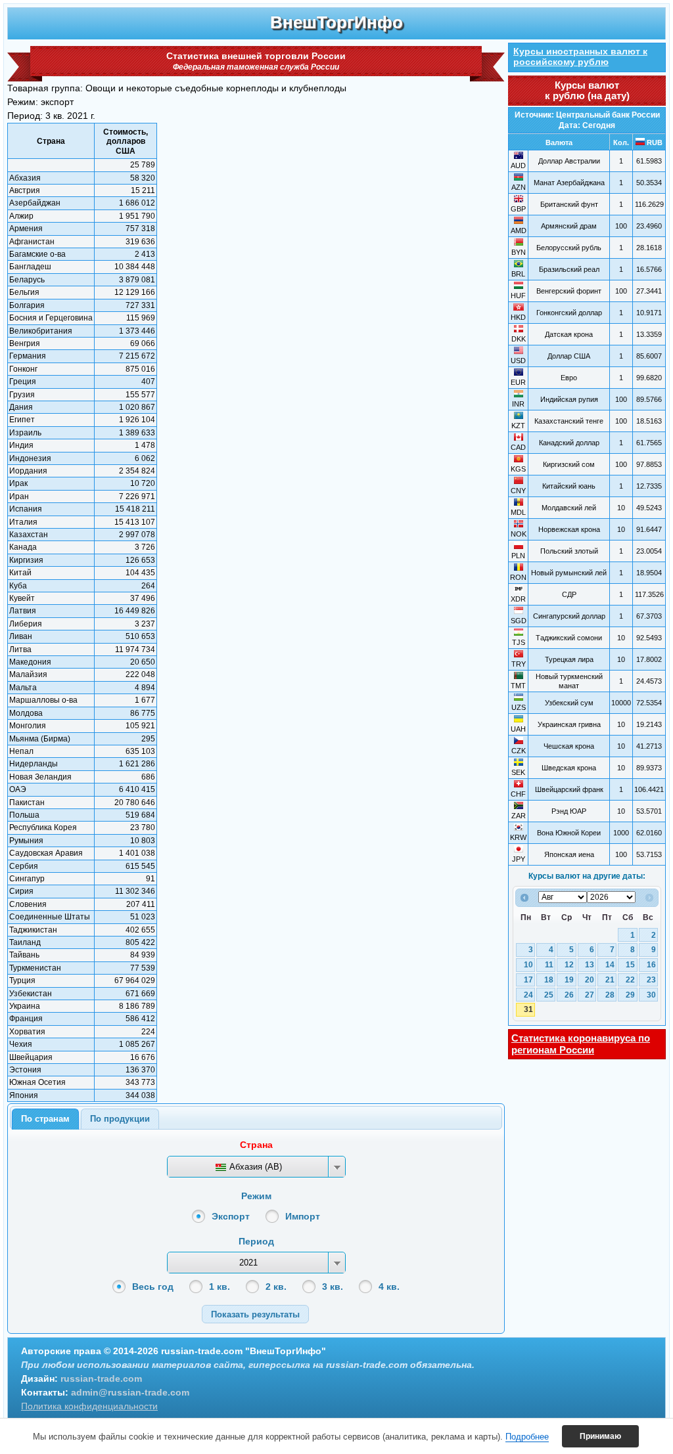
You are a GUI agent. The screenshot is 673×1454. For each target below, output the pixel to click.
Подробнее (527, 1437)
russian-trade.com (101, 1378)
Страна (256, 1144)
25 (548, 995)
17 (528, 979)
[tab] (45, 1119)
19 (569, 979)
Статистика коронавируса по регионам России (580, 1043)
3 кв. (332, 1286)
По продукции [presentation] (120, 1119)
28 (610, 995)
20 (589, 979)
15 (630, 964)
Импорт (302, 1216)
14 (610, 964)
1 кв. (219, 1286)
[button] (255, 1314)
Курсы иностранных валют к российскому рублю (580, 56)
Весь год (153, 1286)
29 (630, 995)
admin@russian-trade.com (130, 1392)
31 (528, 1009)
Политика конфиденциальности (89, 1406)
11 (549, 964)
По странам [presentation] (45, 1119)
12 (569, 964)
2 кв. (276, 1286)
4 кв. (389, 1286)
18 (548, 979)
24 (528, 995)
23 (651, 979)
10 (528, 964)
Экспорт (231, 1216)
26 (569, 995)
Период (256, 1241)
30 (651, 995)
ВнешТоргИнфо (336, 22)
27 (589, 995)
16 (651, 964)
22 (630, 979)
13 (589, 964)
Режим (256, 1196)
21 (610, 979)
